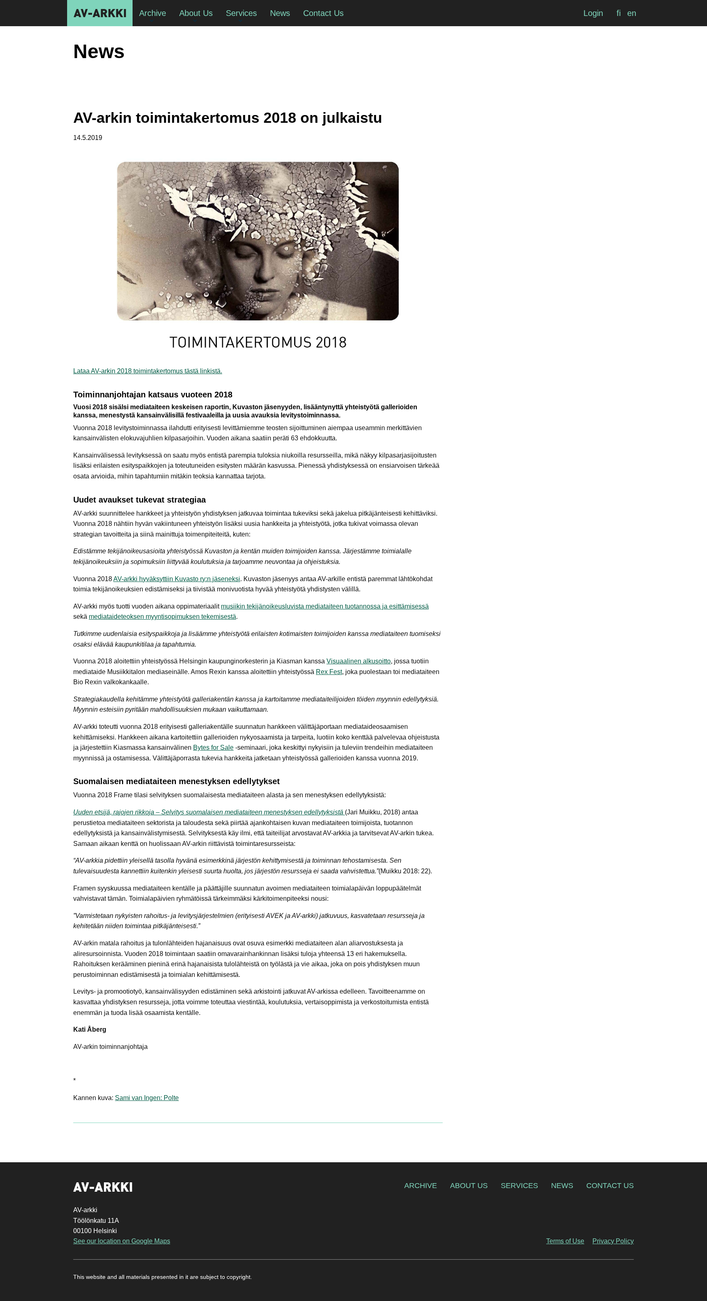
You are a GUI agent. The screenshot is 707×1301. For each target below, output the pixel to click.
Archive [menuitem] (152, 13)
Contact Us (610, 1185)
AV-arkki (100, 13)
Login (593, 13)
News (562, 1185)
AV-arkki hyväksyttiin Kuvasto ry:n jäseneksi (176, 578)
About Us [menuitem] (196, 13)
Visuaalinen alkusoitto (358, 661)
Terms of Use (565, 1241)
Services (519, 1185)
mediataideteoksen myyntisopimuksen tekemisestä (162, 616)
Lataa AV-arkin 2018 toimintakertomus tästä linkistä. (147, 371)
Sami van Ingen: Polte (147, 1097)
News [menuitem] (280, 13)
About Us (469, 1185)
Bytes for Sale (213, 747)
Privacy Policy (613, 1241)
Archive (420, 1185)
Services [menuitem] (241, 13)
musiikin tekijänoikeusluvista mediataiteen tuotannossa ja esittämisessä (325, 606)
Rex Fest (329, 671)
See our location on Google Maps (121, 1241)
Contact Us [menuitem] (323, 13)
